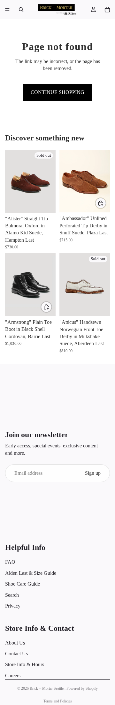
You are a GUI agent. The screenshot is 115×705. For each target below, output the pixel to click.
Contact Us (16, 653)
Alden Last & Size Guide (30, 573)
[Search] (21, 10)
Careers (12, 675)
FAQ (10, 562)
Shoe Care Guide (22, 584)
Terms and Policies (57, 701)
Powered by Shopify (82, 688)
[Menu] (7, 9)
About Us (15, 642)
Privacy (12, 606)
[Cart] (107, 10)
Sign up (93, 473)
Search (12, 595)
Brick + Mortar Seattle (47, 688)
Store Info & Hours (24, 664)
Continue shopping (57, 92)
